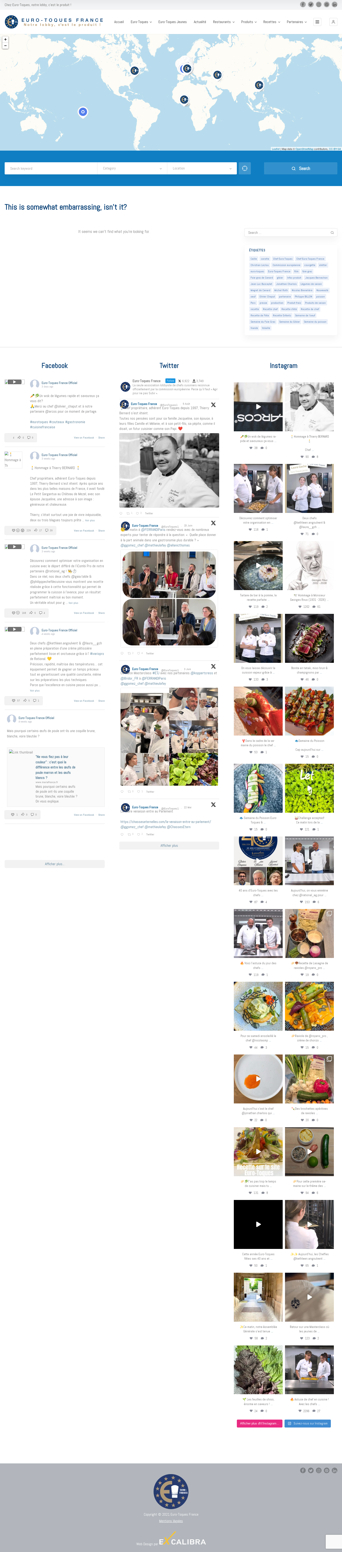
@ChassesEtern (179, 826)
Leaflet (276, 149)
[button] (333, 22)
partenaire (285, 296)
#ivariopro (97, 653)
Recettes (269, 22)
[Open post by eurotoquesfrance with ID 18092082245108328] (309, 406)
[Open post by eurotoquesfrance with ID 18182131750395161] (309, 788)
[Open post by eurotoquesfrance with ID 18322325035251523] (258, 933)
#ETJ (155, 673)
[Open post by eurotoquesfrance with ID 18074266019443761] (309, 488)
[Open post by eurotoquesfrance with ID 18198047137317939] (258, 711)
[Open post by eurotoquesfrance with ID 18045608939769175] (258, 1224)
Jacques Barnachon (316, 277)
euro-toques (257, 271)
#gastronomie (75, 421)
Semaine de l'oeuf (305, 315)
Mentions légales (171, 1520)
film (296, 271)
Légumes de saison (311, 284)
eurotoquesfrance (258, 386)
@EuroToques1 (169, 405)
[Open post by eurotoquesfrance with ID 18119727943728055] (258, 1297)
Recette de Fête (260, 315)
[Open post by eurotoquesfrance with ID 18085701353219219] (258, 406)
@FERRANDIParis (153, 529)
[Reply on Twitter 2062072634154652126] (123, 792)
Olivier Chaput (267, 296)
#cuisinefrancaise (42, 427)
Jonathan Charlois (286, 284)
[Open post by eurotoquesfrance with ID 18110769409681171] (258, 1078)
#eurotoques (39, 421)
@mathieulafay (155, 545)
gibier (280, 277)
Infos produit (294, 277)
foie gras (307, 271)
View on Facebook (84, 437)
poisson (320, 296)
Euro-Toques (139, 22)
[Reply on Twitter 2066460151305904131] (123, 653)
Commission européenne (286, 265)
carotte (265, 258)
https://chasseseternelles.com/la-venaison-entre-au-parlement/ (166, 821)
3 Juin (188, 669)
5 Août (187, 404)
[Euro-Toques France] (56, 22)
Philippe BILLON (303, 296)
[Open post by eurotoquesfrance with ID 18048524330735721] (309, 1006)
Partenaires (295, 22)
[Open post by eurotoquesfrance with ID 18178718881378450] (309, 1297)
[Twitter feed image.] (169, 470)
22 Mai (188, 807)
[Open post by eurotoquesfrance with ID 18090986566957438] (309, 1369)
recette (255, 309)
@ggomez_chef (132, 545)
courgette (309, 265)
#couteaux (56, 421)
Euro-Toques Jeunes (172, 22)
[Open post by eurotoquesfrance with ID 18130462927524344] (258, 788)
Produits (247, 22)
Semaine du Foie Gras (263, 321)
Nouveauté (322, 290)
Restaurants (222, 22)
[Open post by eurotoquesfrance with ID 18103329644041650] (309, 711)
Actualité (200, 22)
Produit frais (294, 302)
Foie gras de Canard (262, 277)
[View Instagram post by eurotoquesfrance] (278, 426)
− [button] (5, 45)
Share (101, 437)
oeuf (253, 296)
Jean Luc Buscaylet (261, 284)
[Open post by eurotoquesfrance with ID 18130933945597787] (258, 860)
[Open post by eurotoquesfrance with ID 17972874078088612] (258, 565)
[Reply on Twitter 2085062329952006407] (121, 514)
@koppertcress (202, 673)
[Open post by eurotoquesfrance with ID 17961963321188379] (258, 488)
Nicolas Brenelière (302, 290)
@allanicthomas (178, 545)
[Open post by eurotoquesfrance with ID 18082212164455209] (258, 1006)
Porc (253, 302)
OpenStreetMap (304, 149)
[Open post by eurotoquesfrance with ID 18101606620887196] (258, 638)
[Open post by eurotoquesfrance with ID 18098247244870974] (309, 1078)
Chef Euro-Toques (282, 258)
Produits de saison (315, 302)
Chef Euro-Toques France (310, 258)
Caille (254, 258)
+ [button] (5, 39)
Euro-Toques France (279, 271)
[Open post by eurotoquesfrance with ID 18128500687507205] (309, 1224)
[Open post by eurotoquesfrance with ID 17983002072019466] (309, 565)
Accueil (119, 22)
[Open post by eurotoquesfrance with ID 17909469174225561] (309, 860)
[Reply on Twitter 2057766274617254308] (123, 835)
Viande (254, 328)
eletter (323, 265)
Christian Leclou (260, 265)
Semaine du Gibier (289, 321)
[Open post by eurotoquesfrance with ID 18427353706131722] (309, 638)
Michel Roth (281, 290)
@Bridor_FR (129, 678)
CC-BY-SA (335, 149)
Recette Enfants (282, 315)
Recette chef (270, 309)
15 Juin (188, 525)
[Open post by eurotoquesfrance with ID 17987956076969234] (258, 1369)
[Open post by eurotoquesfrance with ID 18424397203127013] (309, 1151)
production (277, 302)
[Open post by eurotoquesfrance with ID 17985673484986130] (258, 1151)
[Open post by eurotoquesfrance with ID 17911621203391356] (309, 933)
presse (263, 302)
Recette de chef (310, 309)
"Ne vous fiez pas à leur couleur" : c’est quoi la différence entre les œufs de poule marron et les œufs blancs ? (55, 767)
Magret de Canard (260, 290)
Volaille (266, 328)
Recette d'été (289, 309)
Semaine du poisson (315, 321)
